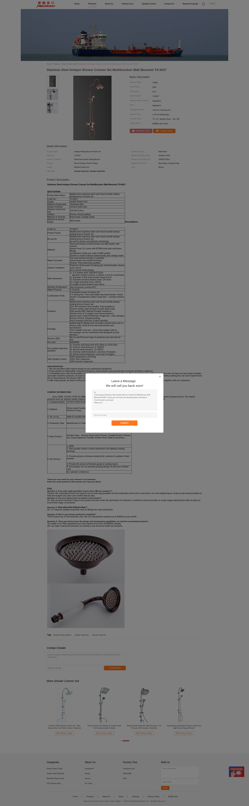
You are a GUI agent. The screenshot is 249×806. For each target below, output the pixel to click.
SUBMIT (124, 423)
